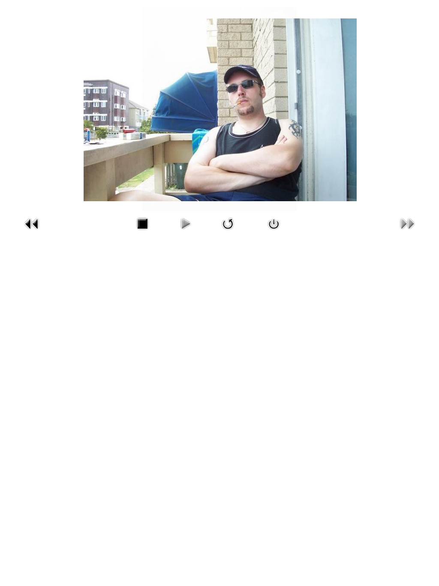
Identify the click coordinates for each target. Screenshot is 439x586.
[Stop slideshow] (142, 232)
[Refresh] (228, 232)
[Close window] (274, 232)
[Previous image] (31, 232)
